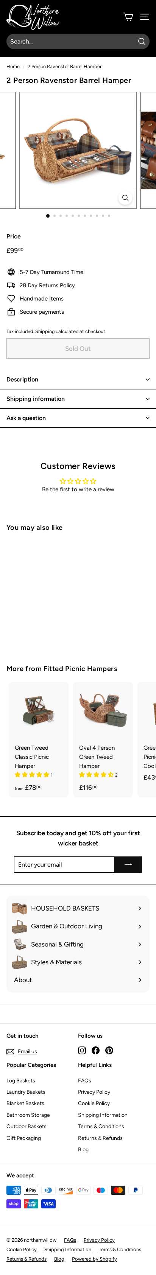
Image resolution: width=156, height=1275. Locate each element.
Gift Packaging (23, 1138)
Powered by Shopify (94, 1259)
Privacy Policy (94, 1092)
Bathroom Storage (28, 1115)
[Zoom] (126, 198)
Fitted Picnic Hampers (81, 669)
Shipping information (35, 398)
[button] (33, 774)
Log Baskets (20, 1080)
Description (22, 379)
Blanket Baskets (25, 1103)
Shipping (45, 331)
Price (13, 236)
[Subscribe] (128, 864)
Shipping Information (103, 1115)
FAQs (84, 1080)
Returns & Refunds (100, 1138)
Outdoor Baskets (26, 1126)
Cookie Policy (94, 1103)
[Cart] (128, 17)
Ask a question (26, 418)
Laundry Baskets (25, 1092)
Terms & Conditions (101, 1126)
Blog (83, 1149)
